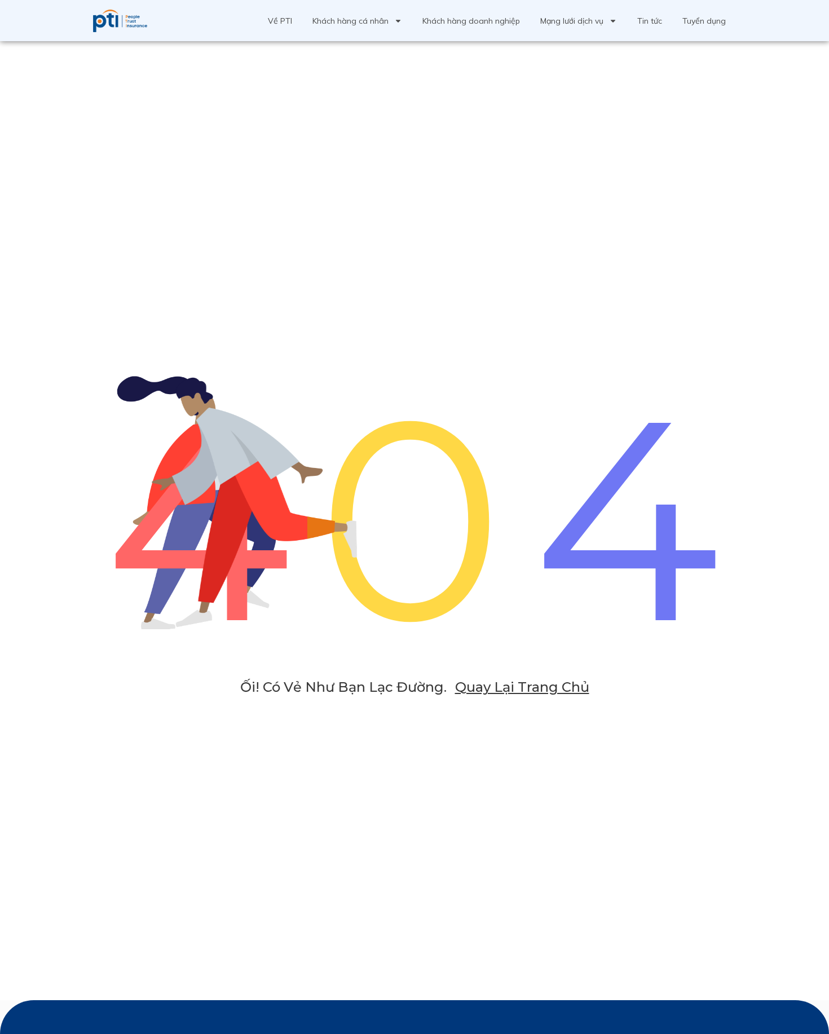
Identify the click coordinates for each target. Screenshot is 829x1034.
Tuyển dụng (704, 21)
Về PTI (280, 21)
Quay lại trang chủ (522, 687)
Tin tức (649, 21)
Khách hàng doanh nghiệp (471, 21)
